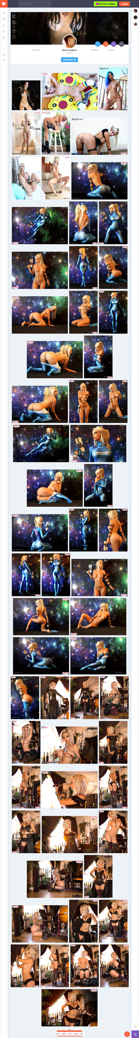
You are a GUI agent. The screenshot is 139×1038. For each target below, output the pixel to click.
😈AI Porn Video (105, 3)
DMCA (64, 1033)
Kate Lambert (69, 50)
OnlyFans (94, 50)
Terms (70, 1033)
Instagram (36, 50)
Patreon (111, 50)
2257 (82, 1033)
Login (124, 3)
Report (58, 1033)
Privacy (76, 1033)
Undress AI (69, 59)
